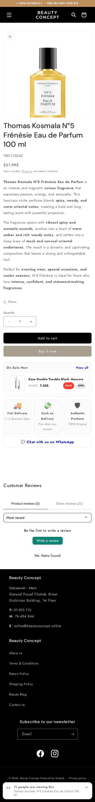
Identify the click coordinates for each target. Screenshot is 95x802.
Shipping (27, 171)
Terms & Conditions (24, 663)
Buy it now (47, 351)
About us (15, 653)
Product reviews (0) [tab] (25, 503)
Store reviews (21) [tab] (69, 503)
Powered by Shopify (52, 778)
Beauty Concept (29, 778)
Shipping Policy (21, 684)
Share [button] (12, 301)
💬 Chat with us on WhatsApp (47, 442)
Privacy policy (77, 778)
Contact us (17, 704)
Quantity (9, 312)
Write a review (47, 540)
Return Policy (19, 673)
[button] (9, 15)
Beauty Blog (18, 694)
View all (82, 368)
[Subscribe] (73, 734)
